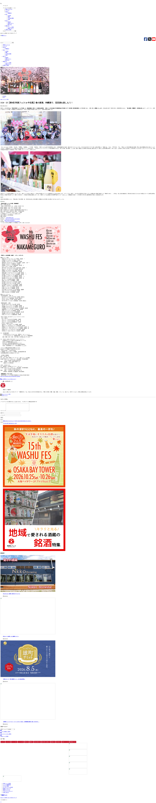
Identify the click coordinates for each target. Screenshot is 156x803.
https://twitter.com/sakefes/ (9, 220)
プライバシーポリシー (8, 791)
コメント (3, 410)
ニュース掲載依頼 (7, 784)
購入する (7, 60)
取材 (26, 741)
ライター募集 (6, 786)
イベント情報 (8, 62)
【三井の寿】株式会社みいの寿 (10, 423)
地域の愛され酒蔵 (46, 741)
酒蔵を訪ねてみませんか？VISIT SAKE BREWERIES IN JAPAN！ (17, 420)
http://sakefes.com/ (9, 217)
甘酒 (6, 55)
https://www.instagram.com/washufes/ (12, 221)
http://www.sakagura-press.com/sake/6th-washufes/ (10, 376)
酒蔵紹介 (7, 48)
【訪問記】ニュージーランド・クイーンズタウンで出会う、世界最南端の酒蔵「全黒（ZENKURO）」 (21, 721)
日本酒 (6, 51)
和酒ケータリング (7, 788)
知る (4, 49)
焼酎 (6, 52)
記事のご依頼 (6, 65)
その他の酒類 (8, 53)
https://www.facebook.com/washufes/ (12, 218)
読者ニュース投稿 (7, 783)
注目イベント (5, 395)
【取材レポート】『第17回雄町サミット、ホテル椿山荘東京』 (14, 679)
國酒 (31, 741)
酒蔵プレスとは (6, 44)
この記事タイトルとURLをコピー (8, 379)
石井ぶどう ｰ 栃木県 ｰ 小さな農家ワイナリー (11, 636)
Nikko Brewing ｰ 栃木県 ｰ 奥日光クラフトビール (11, 593)
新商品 (6, 57)
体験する (5, 61)
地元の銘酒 (37, 741)
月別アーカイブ (3, 729)
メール (2, 415)
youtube (8, 741)
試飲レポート (8, 58)
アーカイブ (5, 7)
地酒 (53, 741)
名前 (2, 412)
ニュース (5, 46)
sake (3, 394)
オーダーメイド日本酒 (8, 787)
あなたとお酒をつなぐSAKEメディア (8, 797)
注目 (9, 394)
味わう (4, 56)
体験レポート (8, 64)
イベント (6, 394)
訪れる (4, 47)
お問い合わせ (6, 792)
